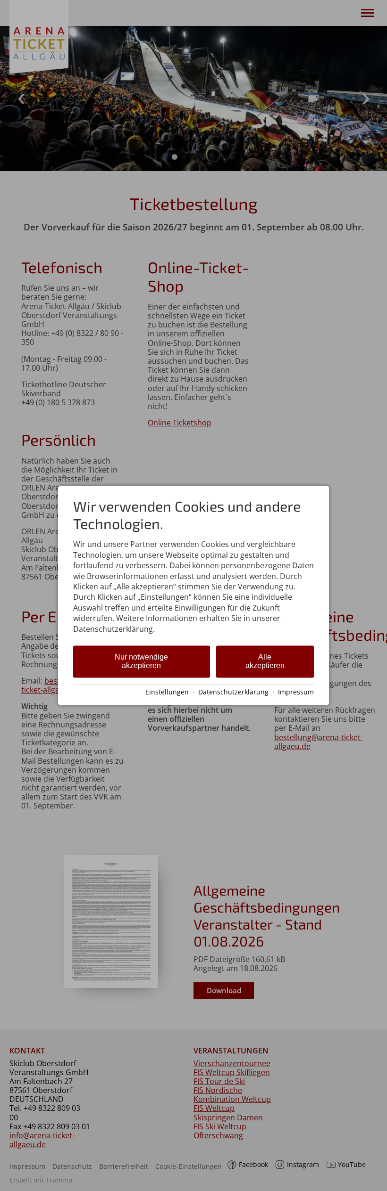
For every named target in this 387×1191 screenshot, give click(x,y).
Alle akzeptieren (265, 661)
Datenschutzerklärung (233, 691)
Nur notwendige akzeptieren (141, 661)
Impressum (296, 691)
